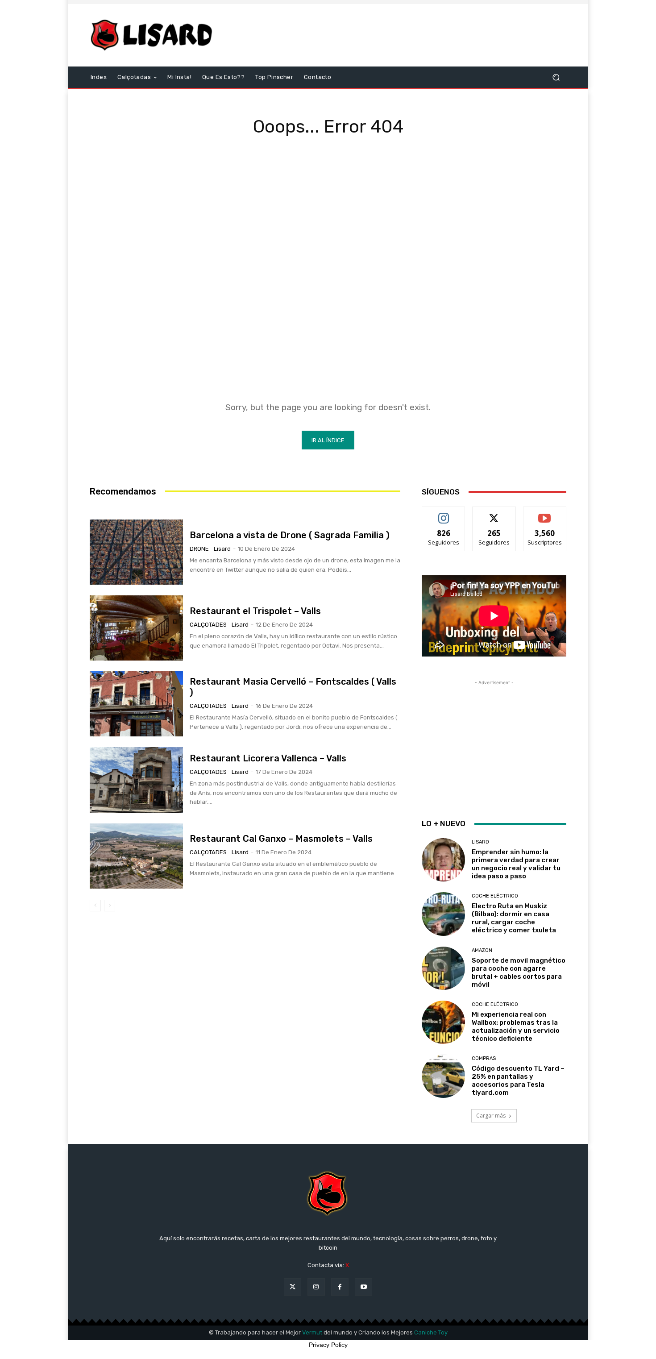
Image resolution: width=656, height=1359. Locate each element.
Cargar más (491, 1115)
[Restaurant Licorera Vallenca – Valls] (136, 779)
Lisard (480, 842)
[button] (555, 77)
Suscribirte (544, 513)
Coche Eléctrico (495, 896)
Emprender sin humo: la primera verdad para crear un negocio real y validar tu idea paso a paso (516, 864)
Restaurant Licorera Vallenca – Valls (268, 758)
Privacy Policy (328, 1344)
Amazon (482, 950)
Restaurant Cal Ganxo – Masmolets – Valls (281, 838)
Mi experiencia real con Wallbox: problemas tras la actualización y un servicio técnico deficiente (516, 1026)
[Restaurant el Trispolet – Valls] (136, 628)
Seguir (443, 513)
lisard (222, 548)
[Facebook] (340, 1287)
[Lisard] (154, 35)
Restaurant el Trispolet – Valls (255, 611)
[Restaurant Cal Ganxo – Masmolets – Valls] (136, 856)
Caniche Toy (431, 1332)
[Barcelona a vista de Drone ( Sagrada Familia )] (136, 552)
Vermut (312, 1332)
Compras (484, 1058)
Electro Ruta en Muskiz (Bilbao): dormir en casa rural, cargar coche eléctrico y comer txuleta (514, 918)
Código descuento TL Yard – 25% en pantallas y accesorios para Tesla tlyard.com (518, 1080)
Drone (199, 549)
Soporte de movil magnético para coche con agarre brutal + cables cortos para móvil (518, 972)
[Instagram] (316, 1287)
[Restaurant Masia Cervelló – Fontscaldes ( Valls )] (136, 703)
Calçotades (208, 625)
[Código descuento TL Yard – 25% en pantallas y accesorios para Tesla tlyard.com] (443, 1076)
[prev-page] (95, 905)
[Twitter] (292, 1287)
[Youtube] (363, 1287)
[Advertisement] (402, 35)
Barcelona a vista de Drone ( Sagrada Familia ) (290, 535)
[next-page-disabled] (109, 905)
